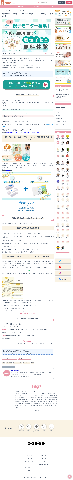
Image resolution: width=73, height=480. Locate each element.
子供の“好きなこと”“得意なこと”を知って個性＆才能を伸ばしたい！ (23, 132)
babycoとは (29, 455)
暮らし (53, 6)
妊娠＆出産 (20, 6)
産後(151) (63, 110)
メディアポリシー (44, 461)
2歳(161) (58, 110)
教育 (4, 362)
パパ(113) (58, 124)
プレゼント (20, 362)
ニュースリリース (29, 461)
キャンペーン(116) (60, 118)
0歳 (7, 362)
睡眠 (33, 362)
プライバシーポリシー (44, 458)
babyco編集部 (15, 370)
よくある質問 (29, 458)
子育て (27, 6)
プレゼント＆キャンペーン (38, 6)
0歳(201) (58, 107)
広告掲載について (29, 467)
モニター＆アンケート (30, 10)
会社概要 (29, 464)
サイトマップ (44, 467)
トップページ (6, 10)
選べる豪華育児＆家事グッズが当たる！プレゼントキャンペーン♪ (62, 96)
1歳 (11, 362)
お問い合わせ (44, 455)
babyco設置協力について (43, 464)
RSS (29, 470)
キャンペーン (27, 362)
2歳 (14, 362)
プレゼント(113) (64, 124)
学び (48, 6)
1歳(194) (63, 107)
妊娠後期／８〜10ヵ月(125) (62, 112)
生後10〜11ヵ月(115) (61, 121)
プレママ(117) (59, 115)
